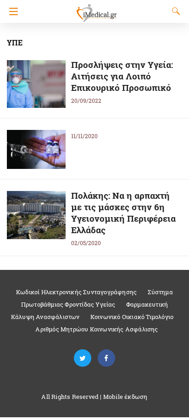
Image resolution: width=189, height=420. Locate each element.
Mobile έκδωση (125, 396)
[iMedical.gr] (96, 9)
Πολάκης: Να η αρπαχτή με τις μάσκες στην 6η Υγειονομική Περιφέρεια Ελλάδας (123, 212)
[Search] (174, 11)
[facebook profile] (106, 358)
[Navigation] (11, 11)
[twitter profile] (82, 358)
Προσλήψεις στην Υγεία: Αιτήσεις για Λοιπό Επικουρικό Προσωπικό (122, 76)
